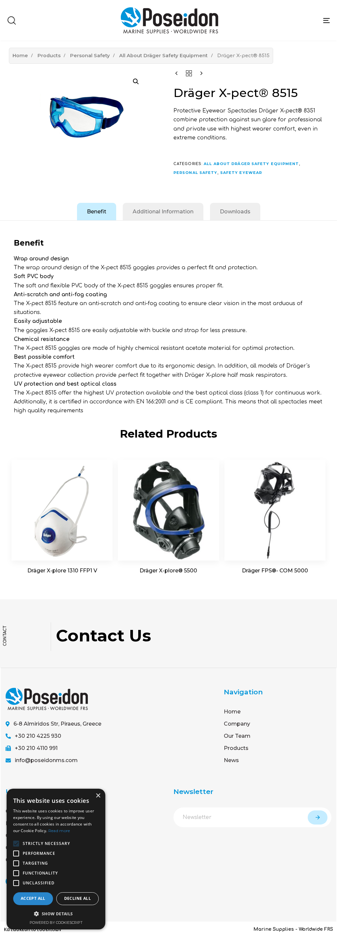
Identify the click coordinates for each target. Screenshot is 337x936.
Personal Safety (90, 56)
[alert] (56, 859)
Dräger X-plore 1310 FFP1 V (62, 570)
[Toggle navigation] (326, 20)
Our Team (237, 736)
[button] (11, 20)
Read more (59, 830)
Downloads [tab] (235, 211)
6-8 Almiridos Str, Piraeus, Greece (57, 724)
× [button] (97, 795)
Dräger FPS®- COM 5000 (275, 570)
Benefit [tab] (96, 211)
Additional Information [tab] (163, 211)
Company (237, 724)
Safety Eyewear (241, 172)
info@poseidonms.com (46, 760)
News (231, 760)
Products (49, 56)
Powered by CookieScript (56, 922)
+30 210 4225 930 (38, 736)
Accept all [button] (33, 898)
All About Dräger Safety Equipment (163, 56)
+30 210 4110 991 (36, 748)
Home (20, 56)
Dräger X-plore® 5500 (168, 570)
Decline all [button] (77, 898)
